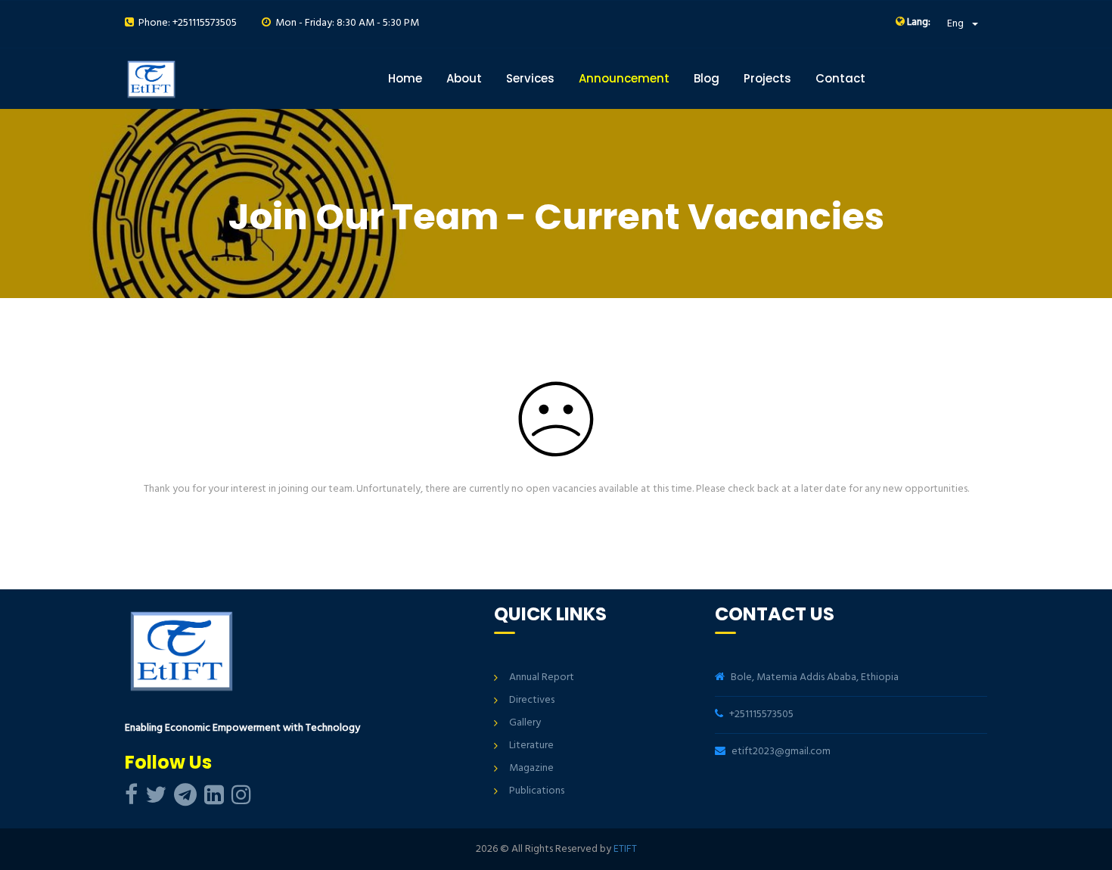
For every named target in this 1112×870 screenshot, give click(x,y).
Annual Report (541, 677)
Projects (767, 78)
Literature (531, 745)
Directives (531, 700)
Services (530, 78)
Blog (706, 78)
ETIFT (625, 849)
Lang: (917, 22)
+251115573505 (761, 714)
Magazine (531, 768)
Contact (840, 78)
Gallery (525, 723)
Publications (536, 791)
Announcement (624, 78)
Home (405, 78)
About (464, 78)
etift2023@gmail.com (781, 751)
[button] (962, 24)
